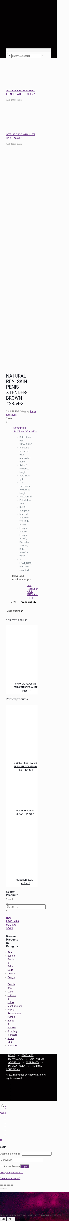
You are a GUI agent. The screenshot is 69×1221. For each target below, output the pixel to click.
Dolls (10, 970)
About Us (14, 1062)
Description (19, 427)
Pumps (11, 1016)
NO (3, 1219)
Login (24, 1166)
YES (10, 1219)
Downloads (15, 1058)
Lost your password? (11, 1172)
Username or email (11, 1153)
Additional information (25, 431)
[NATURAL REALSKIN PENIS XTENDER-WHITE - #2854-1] (25, 650)
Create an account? (10, 1178)
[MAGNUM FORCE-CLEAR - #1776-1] (25, 789)
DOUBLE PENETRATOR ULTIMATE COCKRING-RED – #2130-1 (25, 766)
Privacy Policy (17, 1065)
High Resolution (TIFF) (32, 594)
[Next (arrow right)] (4, 1188)
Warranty (32, 1062)
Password (6, 1160)
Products (27, 1055)
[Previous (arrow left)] (1, 1188)
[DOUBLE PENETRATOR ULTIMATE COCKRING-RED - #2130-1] (25, 729)
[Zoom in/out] (1, 1185)
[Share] (8, 1185)
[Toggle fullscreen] (4, 1185)
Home (11, 1055)
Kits (10, 988)
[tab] (25, 427)
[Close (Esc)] (11, 1185)
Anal (10, 952)
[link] (42, 56)
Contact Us (37, 1058)
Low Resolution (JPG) (32, 589)
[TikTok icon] (13, 1099)
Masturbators (15, 1006)
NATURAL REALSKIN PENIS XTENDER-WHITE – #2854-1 (26, 687)
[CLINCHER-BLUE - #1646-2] (25, 846)
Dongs (11, 973)
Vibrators (12, 1045)
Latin (10, 991)
